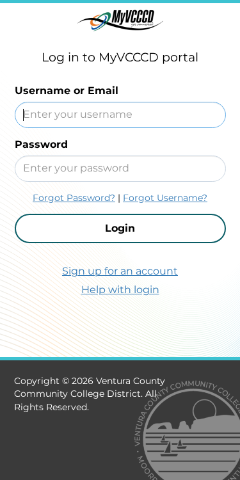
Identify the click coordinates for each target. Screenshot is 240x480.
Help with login (120, 290)
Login (120, 228)
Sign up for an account (120, 271)
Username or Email (66, 90)
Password (41, 144)
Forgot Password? (74, 198)
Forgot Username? (165, 198)
